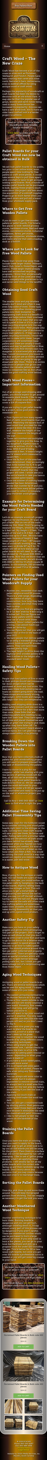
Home (7, 46)
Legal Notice (24, 1450)
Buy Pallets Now (23, 5)
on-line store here (34, 1283)
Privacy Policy (24, 1448)
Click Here (13, 133)
